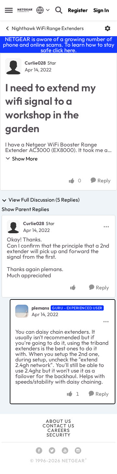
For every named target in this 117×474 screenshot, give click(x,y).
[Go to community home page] (25, 10)
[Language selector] (43, 10)
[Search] (59, 10)
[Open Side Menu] (9, 10)
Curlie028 (35, 63)
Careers (58, 430)
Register (78, 10)
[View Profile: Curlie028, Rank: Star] (13, 66)
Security (58, 435)
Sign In (101, 10)
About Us (58, 421)
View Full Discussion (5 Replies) (44, 200)
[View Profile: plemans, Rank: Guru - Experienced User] (21, 311)
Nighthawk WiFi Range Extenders (48, 28)
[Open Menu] (107, 28)
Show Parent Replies (25, 209)
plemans (40, 308)
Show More (25, 158)
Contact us (58, 426)
